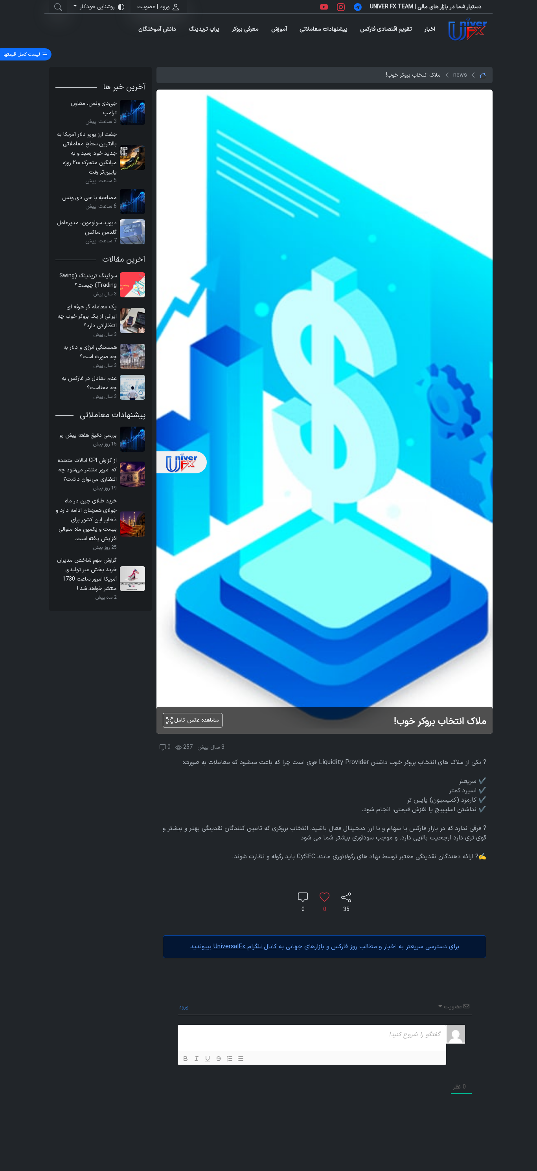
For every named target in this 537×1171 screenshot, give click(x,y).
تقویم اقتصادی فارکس (386, 29)
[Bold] (185, 1058)
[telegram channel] (358, 6)
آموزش (279, 29)
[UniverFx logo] (468, 29)
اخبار (430, 29)
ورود (184, 1007)
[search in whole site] (58, 6)
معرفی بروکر (245, 29)
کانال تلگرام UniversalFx (245, 946)
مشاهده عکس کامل (196, 720)
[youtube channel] (324, 6)
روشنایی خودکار (97, 7)
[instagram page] (341, 6)
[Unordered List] (240, 1058)
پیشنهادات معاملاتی (324, 29)
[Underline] (207, 1058)
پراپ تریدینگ (204, 29)
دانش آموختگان (157, 29)
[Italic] (196, 1058)
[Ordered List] (229, 1058)
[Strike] (218, 1058)
